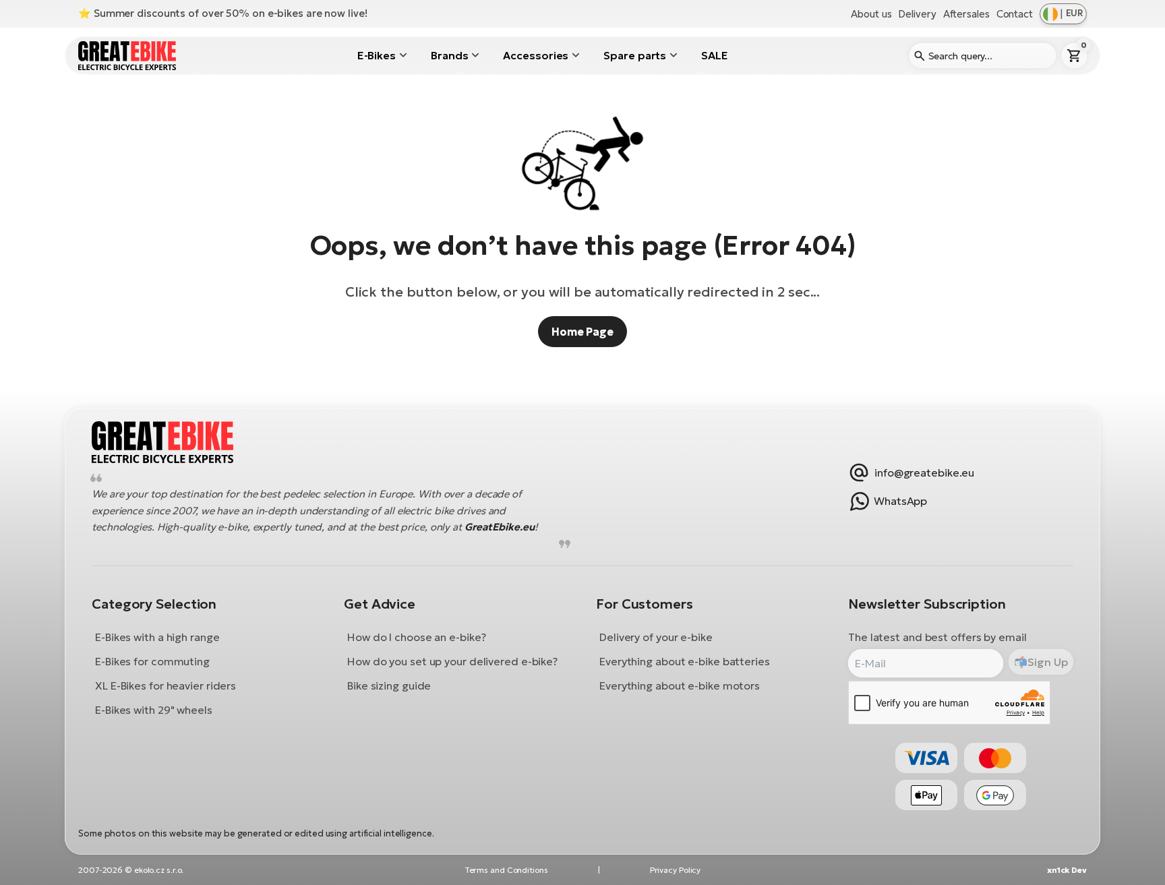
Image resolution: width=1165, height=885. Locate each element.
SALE (714, 55)
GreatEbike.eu (500, 527)
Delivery (917, 13)
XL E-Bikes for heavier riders (165, 685)
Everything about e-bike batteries (684, 661)
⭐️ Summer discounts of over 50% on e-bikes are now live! (222, 13)
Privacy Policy (675, 870)
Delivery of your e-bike (656, 637)
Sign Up (1047, 662)
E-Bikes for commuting (152, 661)
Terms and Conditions (506, 870)
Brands (449, 55)
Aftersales (966, 13)
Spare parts (634, 55)
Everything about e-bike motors (679, 685)
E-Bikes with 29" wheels (153, 709)
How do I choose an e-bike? (416, 637)
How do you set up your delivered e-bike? (452, 661)
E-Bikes (376, 55)
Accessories (535, 55)
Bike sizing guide (389, 685)
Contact (1014, 13)
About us (871, 13)
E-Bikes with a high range (157, 637)
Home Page (582, 331)
